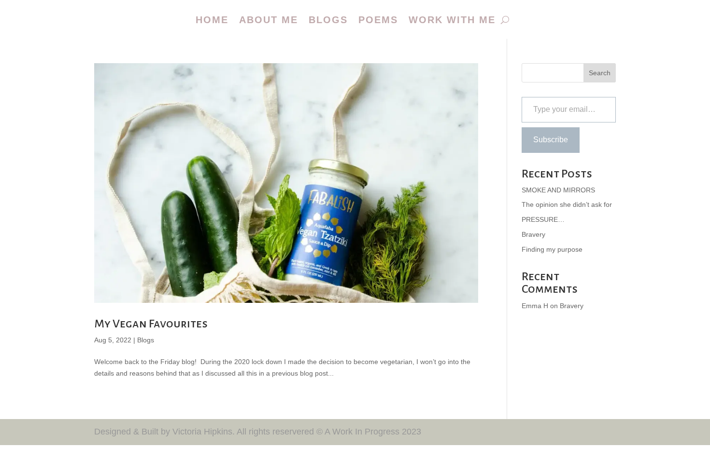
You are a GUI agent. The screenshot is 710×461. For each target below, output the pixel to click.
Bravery (533, 234)
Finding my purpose (552, 249)
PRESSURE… (543, 219)
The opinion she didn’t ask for (567, 204)
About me (268, 19)
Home (212, 19)
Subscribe (550, 140)
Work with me (452, 19)
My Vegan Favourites (151, 323)
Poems (378, 19)
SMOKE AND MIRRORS (558, 190)
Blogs (328, 19)
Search (600, 73)
